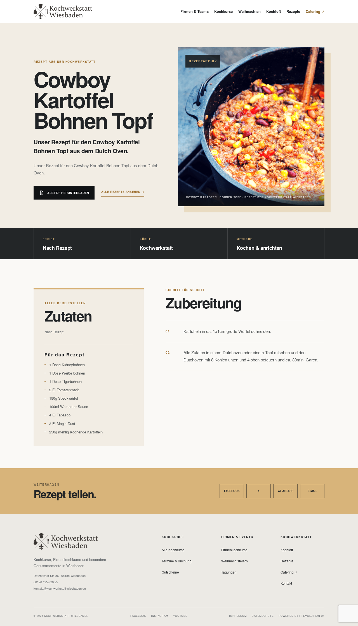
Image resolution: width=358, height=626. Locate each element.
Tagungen (229, 572)
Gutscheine (170, 572)
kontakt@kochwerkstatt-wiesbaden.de (60, 588)
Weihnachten (249, 11)
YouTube (180, 616)
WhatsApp (285, 491)
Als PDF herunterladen (68, 193)
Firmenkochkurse (234, 549)
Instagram (159, 616)
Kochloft (273, 11)
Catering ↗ (315, 11)
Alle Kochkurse (173, 549)
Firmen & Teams (194, 11)
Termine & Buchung (177, 560)
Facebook (232, 491)
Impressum (238, 616)
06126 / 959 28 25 (46, 582)
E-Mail (312, 491)
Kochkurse (223, 11)
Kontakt (286, 583)
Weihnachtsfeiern (234, 560)
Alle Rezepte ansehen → (122, 192)
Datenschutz (263, 616)
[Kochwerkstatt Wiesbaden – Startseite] (63, 11)
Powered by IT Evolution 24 (301, 616)
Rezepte (293, 11)
